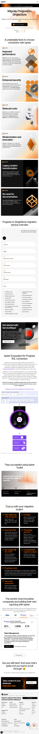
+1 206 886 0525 (5, 725)
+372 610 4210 (16, 725)
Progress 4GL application (8, 369)
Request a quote (7, 341)
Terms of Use (23, 732)
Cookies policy (16, 732)
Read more (8, 646)
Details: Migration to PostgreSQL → (21, 646)
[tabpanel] (19, 484)
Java (35, 369)
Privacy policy (9, 732)
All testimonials (18, 655)
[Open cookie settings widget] (1, 732)
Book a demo (30, 682)
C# (31, 369)
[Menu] (37, 1)
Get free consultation (19, 24)
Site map (4, 732)
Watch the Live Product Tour (24, 6)
